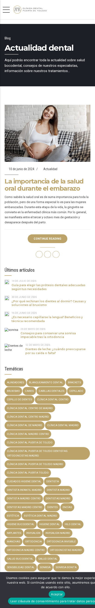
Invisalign (33, 533)
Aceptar (57, 594)
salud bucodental (20, 558)
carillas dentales (51, 391)
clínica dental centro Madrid (28, 416)
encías (67, 507)
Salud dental (47, 558)
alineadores (15, 382)
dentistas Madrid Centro (24, 507)
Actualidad (50, 169)
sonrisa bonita (66, 567)
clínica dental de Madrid (24, 425)
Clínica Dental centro (52, 399)
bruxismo (13, 391)
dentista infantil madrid (24, 490)
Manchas (13, 541)
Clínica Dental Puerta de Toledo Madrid (35, 464)
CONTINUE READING (47, 238)
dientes (52, 507)
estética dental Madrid (40, 515)
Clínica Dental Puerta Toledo (28, 472)
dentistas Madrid (58, 498)
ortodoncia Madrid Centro (26, 550)
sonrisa (45, 567)
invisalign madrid (57, 533)
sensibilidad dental (21, 567)
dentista (52, 481)
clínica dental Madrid (63, 425)
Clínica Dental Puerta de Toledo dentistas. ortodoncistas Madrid (37, 453)
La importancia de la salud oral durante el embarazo (44, 184)
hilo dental (73, 524)
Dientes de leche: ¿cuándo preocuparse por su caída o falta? (55, 351)
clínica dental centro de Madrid (30, 408)
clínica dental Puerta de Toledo (30, 442)
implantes (14, 533)
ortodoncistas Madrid (66, 550)
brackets (74, 382)
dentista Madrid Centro (24, 498)
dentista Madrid (58, 490)
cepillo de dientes (19, 399)
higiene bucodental (20, 524)
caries (29, 391)
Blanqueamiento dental (46, 382)
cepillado (76, 391)
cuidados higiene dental (24, 481)
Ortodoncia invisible (61, 541)
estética (13, 515)
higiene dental (49, 524)
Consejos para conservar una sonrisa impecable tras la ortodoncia (48, 335)
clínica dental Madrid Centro (28, 434)
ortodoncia (33, 541)
